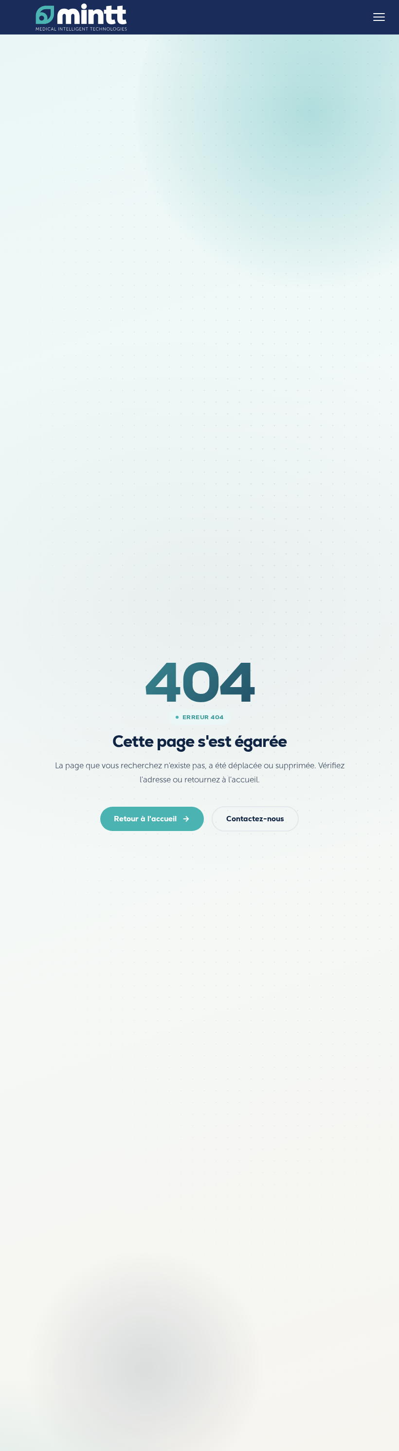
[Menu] (379, 17)
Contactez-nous (255, 818)
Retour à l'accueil (145, 818)
